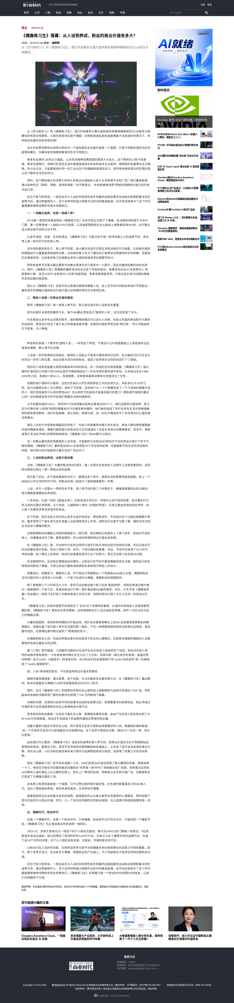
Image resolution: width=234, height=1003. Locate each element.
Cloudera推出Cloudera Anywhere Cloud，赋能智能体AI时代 (176, 179)
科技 (58, 12)
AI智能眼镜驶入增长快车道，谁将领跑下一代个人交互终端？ (141, 937)
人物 (47, 12)
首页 (26, 12)
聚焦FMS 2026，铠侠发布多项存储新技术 (178, 239)
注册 (203, 4)
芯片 (101, 12)
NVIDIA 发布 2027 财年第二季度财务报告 (182, 122)
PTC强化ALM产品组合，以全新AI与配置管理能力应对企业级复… (178, 189)
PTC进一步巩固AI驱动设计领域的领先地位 (178, 146)
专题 (122, 12)
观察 (69, 12)
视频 (111, 12)
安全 (90, 12)
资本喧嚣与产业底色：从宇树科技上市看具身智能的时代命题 (92, 937)
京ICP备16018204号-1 (150, 984)
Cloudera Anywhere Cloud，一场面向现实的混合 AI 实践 (43, 937)
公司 (37, 12)
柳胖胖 (55, 43)
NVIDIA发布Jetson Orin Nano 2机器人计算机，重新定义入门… (178, 136)
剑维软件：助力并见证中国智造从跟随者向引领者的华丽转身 (190, 937)
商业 (79, 12)
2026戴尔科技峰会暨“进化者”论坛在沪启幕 (178, 157)
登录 (209, 4)
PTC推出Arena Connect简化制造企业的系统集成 (178, 248)
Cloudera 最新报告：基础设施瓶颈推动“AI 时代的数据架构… (177, 229)
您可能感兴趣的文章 (35, 902)
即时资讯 (163, 90)
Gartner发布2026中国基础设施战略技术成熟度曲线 (178, 200)
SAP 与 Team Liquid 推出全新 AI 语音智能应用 (178, 168)
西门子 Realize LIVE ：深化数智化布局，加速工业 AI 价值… (178, 219)
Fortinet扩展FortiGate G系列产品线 (176, 209)
